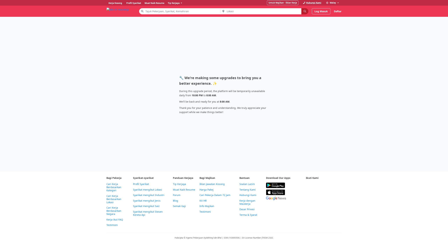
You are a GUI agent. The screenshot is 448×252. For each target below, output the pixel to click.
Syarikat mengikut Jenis (146, 200)
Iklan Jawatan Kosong (212, 184)
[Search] (304, 11)
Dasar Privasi (247, 209)
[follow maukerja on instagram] (331, 185)
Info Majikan (207, 206)
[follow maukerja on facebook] (308, 185)
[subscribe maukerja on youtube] (323, 185)
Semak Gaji (179, 206)
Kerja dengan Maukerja (247, 202)
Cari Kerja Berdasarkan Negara (113, 211)
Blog (175, 200)
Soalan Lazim (247, 184)
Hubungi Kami (247, 195)
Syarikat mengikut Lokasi (147, 189)
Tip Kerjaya (179, 184)
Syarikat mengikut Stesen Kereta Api (148, 213)
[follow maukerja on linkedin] (339, 185)
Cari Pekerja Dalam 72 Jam (215, 195)
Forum (176, 195)
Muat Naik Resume (184, 189)
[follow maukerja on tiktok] (308, 194)
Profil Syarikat (141, 184)
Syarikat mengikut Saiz (146, 206)
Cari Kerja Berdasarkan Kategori (113, 187)
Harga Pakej (207, 189)
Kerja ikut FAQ (114, 219)
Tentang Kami (247, 189)
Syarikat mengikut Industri (148, 195)
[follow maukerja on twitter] (316, 185)
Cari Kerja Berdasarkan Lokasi (113, 199)
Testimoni (112, 225)
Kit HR (203, 200)
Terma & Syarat (248, 214)
